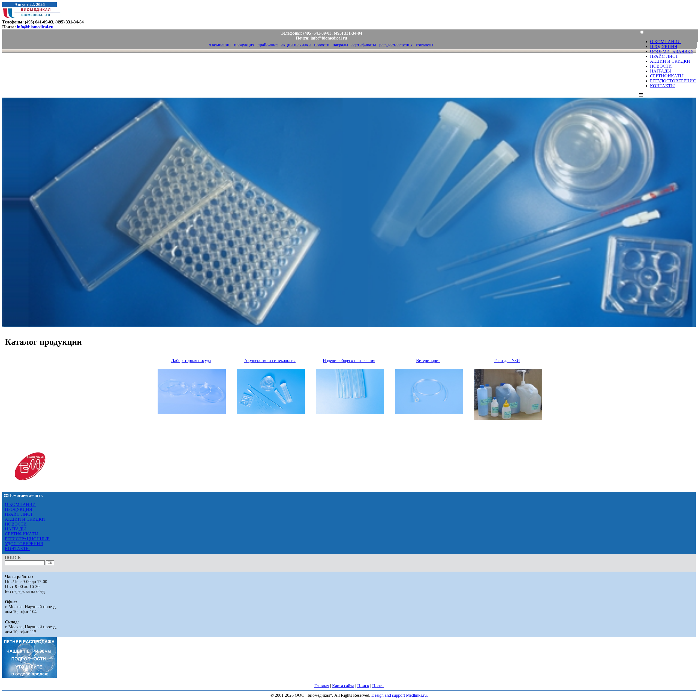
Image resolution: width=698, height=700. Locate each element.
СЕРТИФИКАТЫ (667, 76)
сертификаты (363, 45)
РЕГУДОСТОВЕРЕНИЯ (673, 81)
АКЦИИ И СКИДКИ (670, 61)
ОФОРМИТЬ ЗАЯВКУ (671, 51)
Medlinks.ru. (417, 695)
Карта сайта (343, 685)
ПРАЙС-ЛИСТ (664, 56)
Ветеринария (428, 360)
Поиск (363, 685)
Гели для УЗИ (507, 360)
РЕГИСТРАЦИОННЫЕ (27, 538)
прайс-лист (267, 45)
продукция (244, 45)
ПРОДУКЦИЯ (663, 46)
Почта (378, 685)
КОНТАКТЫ (662, 85)
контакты (424, 45)
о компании (220, 45)
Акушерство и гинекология (270, 360)
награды (340, 45)
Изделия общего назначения (349, 360)
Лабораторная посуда (191, 360)
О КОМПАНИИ (665, 41)
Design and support (388, 695)
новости (321, 45)
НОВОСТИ (661, 66)
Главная (321, 685)
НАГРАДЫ (660, 71)
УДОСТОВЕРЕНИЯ (24, 543)
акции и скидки (296, 45)
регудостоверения (396, 45)
